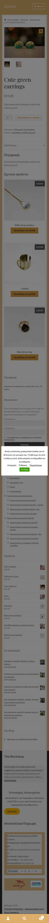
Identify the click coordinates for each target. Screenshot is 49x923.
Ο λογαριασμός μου (8, 918)
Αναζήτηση (24, 918)
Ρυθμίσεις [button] (23, 465)
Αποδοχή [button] (24, 469)
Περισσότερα (36, 465)
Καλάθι (38, 916)
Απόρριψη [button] (11, 465)
